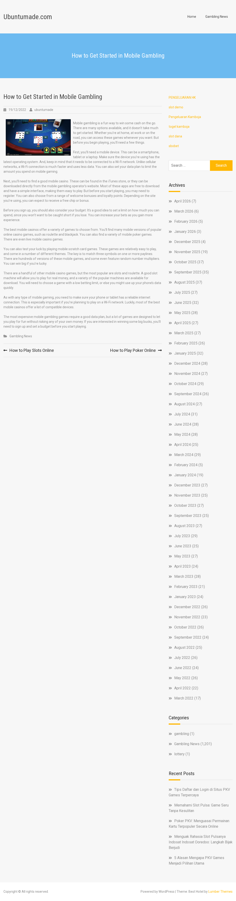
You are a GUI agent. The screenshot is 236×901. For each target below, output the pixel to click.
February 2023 (186, 586)
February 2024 (186, 465)
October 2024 (185, 384)
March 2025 (183, 333)
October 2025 (185, 262)
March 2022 (183, 698)
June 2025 (182, 302)
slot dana (175, 136)
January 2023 (185, 597)
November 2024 (187, 373)
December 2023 (187, 485)
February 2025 (186, 343)
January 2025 (185, 353)
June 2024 (182, 424)
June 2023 (182, 546)
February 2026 (186, 221)
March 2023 (183, 576)
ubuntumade (43, 110)
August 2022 (184, 647)
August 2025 (184, 282)
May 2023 (182, 556)
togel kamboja (179, 126)
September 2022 (187, 637)
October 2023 (185, 505)
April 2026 (182, 201)
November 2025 (187, 252)
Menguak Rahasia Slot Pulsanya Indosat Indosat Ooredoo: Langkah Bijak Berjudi (201, 842)
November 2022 (187, 617)
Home (191, 16)
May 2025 (182, 313)
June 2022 (182, 668)
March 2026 (183, 211)
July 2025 (182, 292)
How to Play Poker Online (133, 350)
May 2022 (182, 678)
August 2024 (184, 404)
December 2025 (187, 242)
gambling (181, 734)
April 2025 (182, 323)
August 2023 (184, 526)
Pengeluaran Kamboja (185, 117)
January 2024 (185, 475)
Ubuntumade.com (27, 17)
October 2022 (185, 627)
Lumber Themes (220, 891)
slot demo (176, 107)
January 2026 (185, 231)
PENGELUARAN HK (182, 97)
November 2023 (187, 495)
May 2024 (182, 434)
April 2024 (182, 444)
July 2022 (182, 657)
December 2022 (187, 607)
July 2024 (182, 414)
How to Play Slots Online (31, 350)
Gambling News (216, 16)
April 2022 (182, 688)
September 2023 (187, 515)
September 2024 (187, 394)
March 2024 (183, 455)
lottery (179, 754)
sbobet (174, 146)
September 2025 (187, 272)
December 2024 (187, 363)
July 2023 (182, 536)
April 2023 (182, 566)
